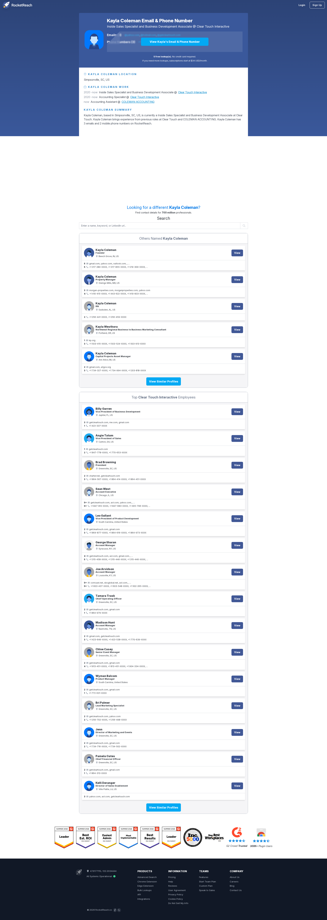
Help (170, 881)
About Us (234, 877)
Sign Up (317, 5)
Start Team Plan (207, 881)
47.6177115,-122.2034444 (102, 871)
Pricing (172, 877)
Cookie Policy (175, 899)
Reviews (172, 885)
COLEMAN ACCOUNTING (138, 101)
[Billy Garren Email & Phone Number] (89, 412)
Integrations (143, 899)
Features (203, 877)
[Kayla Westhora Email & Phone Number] (89, 330)
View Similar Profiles (163, 381)
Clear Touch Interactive (213, 26)
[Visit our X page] (119, 910)
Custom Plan (206, 885)
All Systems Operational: (100, 876)
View (237, 252)
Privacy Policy (175, 894)
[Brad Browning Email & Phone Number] (89, 465)
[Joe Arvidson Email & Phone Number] (89, 572)
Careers (234, 881)
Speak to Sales (207, 890)
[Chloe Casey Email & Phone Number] (89, 652)
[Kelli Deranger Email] (89, 786)
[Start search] (244, 225)
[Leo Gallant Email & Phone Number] (89, 519)
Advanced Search (147, 877)
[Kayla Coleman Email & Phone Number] (94, 39)
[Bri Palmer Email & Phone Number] (89, 706)
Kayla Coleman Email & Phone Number (150, 20)
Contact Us (236, 890)
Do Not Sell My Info (178, 903)
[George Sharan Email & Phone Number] (89, 545)
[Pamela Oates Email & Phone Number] (89, 759)
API (139, 894)
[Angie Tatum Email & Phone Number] (89, 438)
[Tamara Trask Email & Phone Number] (89, 599)
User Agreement (177, 890)
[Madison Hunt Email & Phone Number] (89, 625)
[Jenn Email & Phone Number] (89, 732)
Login (302, 5)
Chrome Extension (147, 881)
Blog (232, 885)
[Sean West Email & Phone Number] (89, 492)
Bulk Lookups (144, 890)
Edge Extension (145, 885)
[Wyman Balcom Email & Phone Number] (89, 679)
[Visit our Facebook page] (115, 910)
